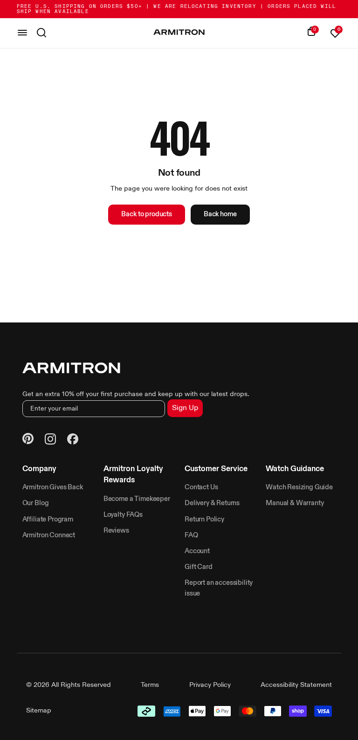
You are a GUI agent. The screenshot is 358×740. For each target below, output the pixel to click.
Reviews (116, 531)
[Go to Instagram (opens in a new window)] (50, 440)
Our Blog (35, 503)
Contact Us (201, 487)
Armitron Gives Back (52, 487)
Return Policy (204, 519)
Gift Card (199, 567)
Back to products (146, 214)
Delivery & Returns (212, 503)
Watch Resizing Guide (299, 487)
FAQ (191, 535)
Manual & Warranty (295, 503)
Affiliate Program (47, 519)
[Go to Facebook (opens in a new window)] (72, 440)
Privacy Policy (210, 685)
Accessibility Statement (296, 685)
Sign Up (185, 408)
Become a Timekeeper (136, 499)
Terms (150, 685)
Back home (220, 214)
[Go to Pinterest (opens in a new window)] (28, 440)
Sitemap (38, 710)
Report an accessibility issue (219, 588)
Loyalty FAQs (123, 515)
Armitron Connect (48, 535)
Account (197, 551)
